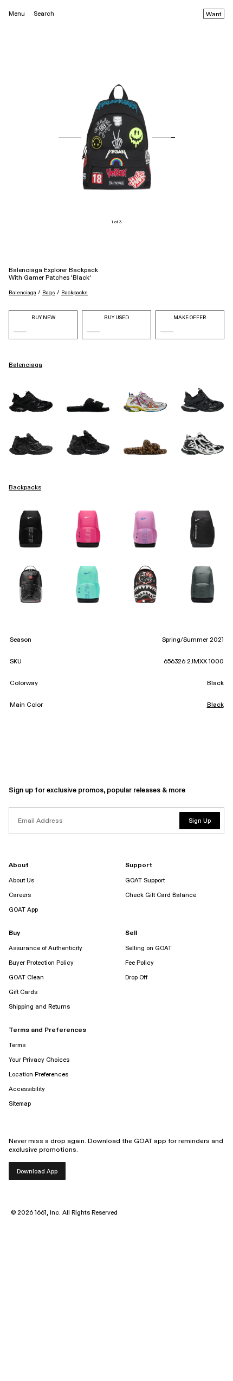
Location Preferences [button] (38, 1074)
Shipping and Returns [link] (39, 1007)
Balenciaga (22, 292)
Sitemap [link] (20, 1104)
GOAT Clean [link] (26, 977)
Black (215, 705)
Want (214, 14)
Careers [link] (20, 895)
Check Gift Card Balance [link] (160, 895)
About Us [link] (21, 880)
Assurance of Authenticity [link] (45, 948)
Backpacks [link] (25, 488)
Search (44, 14)
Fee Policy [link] (139, 963)
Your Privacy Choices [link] (39, 1060)
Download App (37, 1172)
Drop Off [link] (136, 977)
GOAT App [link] (23, 910)
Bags (48, 292)
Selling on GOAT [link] (148, 948)
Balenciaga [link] (25, 365)
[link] (31, 401)
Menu (17, 14)
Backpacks (74, 292)
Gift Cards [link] (23, 992)
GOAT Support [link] (145, 880)
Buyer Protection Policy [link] (41, 963)
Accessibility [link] (27, 1089)
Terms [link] (17, 1045)
